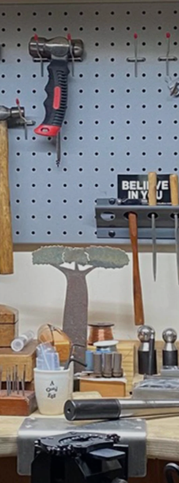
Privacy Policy (100, 431)
